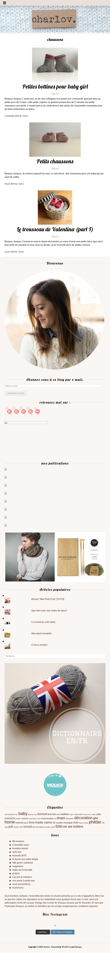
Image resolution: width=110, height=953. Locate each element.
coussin (25, 818)
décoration (83, 818)
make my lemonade (22, 870)
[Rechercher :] (55, 656)
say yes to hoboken (22, 877)
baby (23, 813)
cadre (71, 814)
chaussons (87, 814)
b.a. (16, 814)
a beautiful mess (20, 845)
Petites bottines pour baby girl (55, 86)
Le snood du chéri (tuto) (43, 622)
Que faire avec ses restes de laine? (49, 610)
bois (35, 814)
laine (26, 823)
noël (75, 822)
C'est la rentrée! (39, 645)
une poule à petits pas (23, 880)
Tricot (55, 94)
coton (18, 818)
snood (27, 826)
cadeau (64, 814)
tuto (59, 826)
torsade (47, 827)
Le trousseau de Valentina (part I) (55, 229)
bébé (58, 814)
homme (19, 822)
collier (98, 814)
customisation (46, 818)
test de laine (37, 827)
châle (93, 814)
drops (61, 818)
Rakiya (78, 947)
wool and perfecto (21, 884)
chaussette (78, 814)
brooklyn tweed (20, 848)
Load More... (43, 932)
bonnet (42, 814)
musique (68, 822)
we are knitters (73, 826)
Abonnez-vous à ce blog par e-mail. (55, 379)
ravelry (16, 827)
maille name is (45, 822)
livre (32, 822)
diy (55, 818)
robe (21, 827)
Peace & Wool (83, 823)
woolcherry (17, 888)
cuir (38, 818)
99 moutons (18, 841)
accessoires (9, 814)
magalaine (17, 866)
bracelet (52, 814)
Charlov (47, 947)
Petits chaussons (55, 161)
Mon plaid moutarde (41, 633)
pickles (15, 873)
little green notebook (22, 862)
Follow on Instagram (64, 932)
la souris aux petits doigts (25, 859)
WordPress (66, 947)
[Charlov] (55, 32)
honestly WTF (19, 855)
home (10, 822)
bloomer (31, 814)
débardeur (70, 819)
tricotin (52, 827)
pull (10, 826)
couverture (33, 818)
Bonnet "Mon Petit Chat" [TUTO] (47, 599)
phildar (95, 822)
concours (10, 818)
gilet (95, 818)
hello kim (16, 852)
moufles (59, 823)
